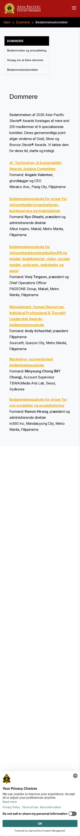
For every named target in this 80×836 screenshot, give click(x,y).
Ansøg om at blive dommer (25, 60)
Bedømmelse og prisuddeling (27, 50)
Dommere (23, 22)
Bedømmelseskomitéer (52, 22)
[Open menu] (74, 8)
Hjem (6, 22)
